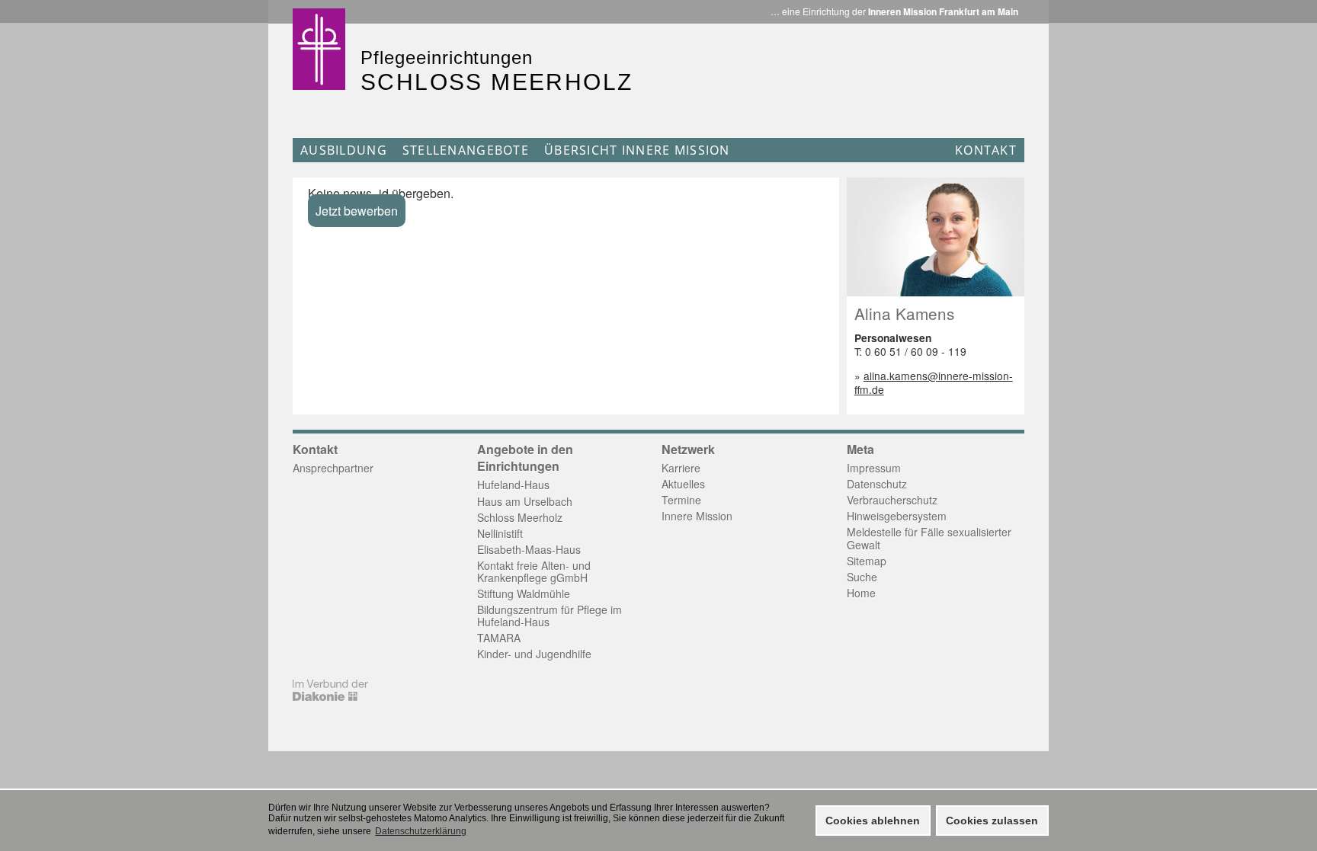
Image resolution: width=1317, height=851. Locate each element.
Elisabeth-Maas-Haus (529, 549)
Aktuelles (683, 484)
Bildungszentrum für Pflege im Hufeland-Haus (549, 615)
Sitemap (866, 561)
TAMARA (499, 638)
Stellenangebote (465, 150)
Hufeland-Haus (513, 484)
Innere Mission (697, 516)
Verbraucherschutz (892, 500)
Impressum (874, 468)
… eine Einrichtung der (894, 11)
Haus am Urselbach (524, 501)
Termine (681, 500)
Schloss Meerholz (519, 517)
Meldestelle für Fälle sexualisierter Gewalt (929, 538)
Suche (862, 577)
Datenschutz (877, 484)
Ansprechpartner (333, 468)
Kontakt (986, 150)
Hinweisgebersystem (897, 516)
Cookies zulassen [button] (992, 820)
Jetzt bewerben (357, 210)
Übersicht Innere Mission (637, 150)
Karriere (681, 468)
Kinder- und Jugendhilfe (534, 654)
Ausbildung (343, 150)
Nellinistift (500, 533)
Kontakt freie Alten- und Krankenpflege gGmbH (534, 571)
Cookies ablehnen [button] (872, 820)
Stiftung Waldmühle (523, 593)
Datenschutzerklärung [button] (420, 831)
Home (861, 593)
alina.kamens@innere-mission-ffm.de (933, 382)
